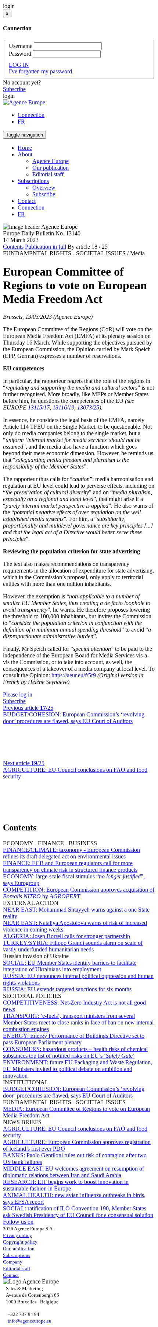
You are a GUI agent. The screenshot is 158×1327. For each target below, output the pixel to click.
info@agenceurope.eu (29, 1321)
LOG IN (19, 65)
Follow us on (18, 1222)
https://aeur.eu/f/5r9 (74, 675)
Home (25, 148)
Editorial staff (48, 174)
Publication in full (45, 246)
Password (20, 54)
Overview (43, 187)
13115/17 (39, 407)
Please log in (17, 694)
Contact (27, 201)
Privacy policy (17, 1235)
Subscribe (14, 89)
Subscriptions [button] (33, 181)
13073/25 (88, 407)
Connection (31, 115)
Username (20, 46)
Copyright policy (20, 1242)
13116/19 (63, 407)
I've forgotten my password (40, 71)
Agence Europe (50, 161)
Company (12, 1262)
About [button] (25, 154)
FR (21, 121)
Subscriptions (16, 1255)
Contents (13, 246)
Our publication (50, 168)
